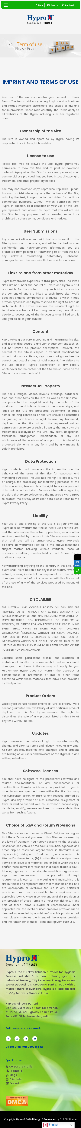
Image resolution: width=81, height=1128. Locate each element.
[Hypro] (40, 19)
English (53, 1124)
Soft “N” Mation (68, 1119)
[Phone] (77, 570)
